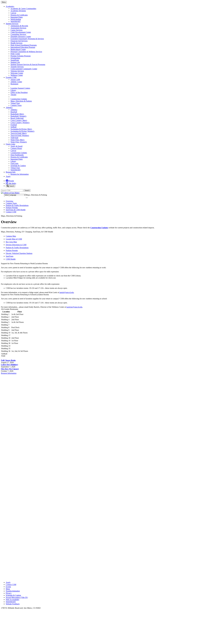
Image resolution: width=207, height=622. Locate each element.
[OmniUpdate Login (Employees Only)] (103, 578)
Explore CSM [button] (11, 77)
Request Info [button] (10, 172)
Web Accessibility (12, 600)
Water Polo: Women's (19, 142)
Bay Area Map (11, 242)
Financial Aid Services (19, 41)
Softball (13, 127)
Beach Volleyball (17, 118)
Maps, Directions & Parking (21, 101)
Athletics (14, 110)
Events (8, 587)
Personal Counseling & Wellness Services (26, 52)
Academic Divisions (18, 11)
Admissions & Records (19, 26)
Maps (8, 589)
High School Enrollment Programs (24, 45)
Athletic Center (16, 82)
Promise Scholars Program (21, 56)
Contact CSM (11, 212)
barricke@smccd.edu (74, 307)
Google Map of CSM (14, 239)
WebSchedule (16, 19)
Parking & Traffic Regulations (17, 205)
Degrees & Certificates (19, 15)
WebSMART (16, 21)
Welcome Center (17, 73)
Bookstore (14, 84)
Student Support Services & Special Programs (28, 64)
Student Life (15, 62)
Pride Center (15, 54)
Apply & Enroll (16, 146)
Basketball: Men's (17, 114)
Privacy (9, 593)
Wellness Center (17, 75)
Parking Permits (12, 208)
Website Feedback (13, 604)
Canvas (13, 13)
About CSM (15, 80)
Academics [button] (10, 6)
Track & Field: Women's (20, 135)
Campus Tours (16, 105)
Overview (9, 201)
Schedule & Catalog (18, 166)
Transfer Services (17, 67)
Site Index (12, 183)
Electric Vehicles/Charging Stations (19, 253)
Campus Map (11, 236)
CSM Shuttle (11, 259)
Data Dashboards (17, 155)
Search (11, 186)
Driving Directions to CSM (16, 245)
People (11, 181)
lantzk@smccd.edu (66, 292)
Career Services (16, 30)
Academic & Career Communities (23, 9)
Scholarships (15, 58)
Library (13, 90)
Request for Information (20, 174)
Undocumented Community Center (24, 69)
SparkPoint (15, 60)
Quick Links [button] (10, 144)
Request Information (8, 373)
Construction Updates (19, 99)
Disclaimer (200, 194)
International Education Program (23, 47)
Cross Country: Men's (19, 120)
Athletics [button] (9, 107)
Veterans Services (17, 71)
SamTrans (9, 256)
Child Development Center (21, 32)
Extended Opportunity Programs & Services (27, 39)
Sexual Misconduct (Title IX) (17, 597)
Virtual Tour (15, 103)
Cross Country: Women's (20, 123)
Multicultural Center (18, 49)
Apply (8, 176)
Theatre (13, 95)
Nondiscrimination (13, 591)
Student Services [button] (12, 24)
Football (14, 125)
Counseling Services (18, 34)
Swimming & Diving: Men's (21, 129)
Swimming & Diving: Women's (22, 131)
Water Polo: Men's (17, 140)
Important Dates (17, 17)
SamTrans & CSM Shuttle (16, 210)
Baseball (14, 112)
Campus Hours (16, 148)
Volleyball (14, 138)
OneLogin (14, 163)
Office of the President (19, 92)
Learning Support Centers (20, 88)
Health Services (16, 43)
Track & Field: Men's (19, 133)
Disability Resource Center (21, 36)
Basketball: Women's (18, 116)
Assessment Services (18, 28)
